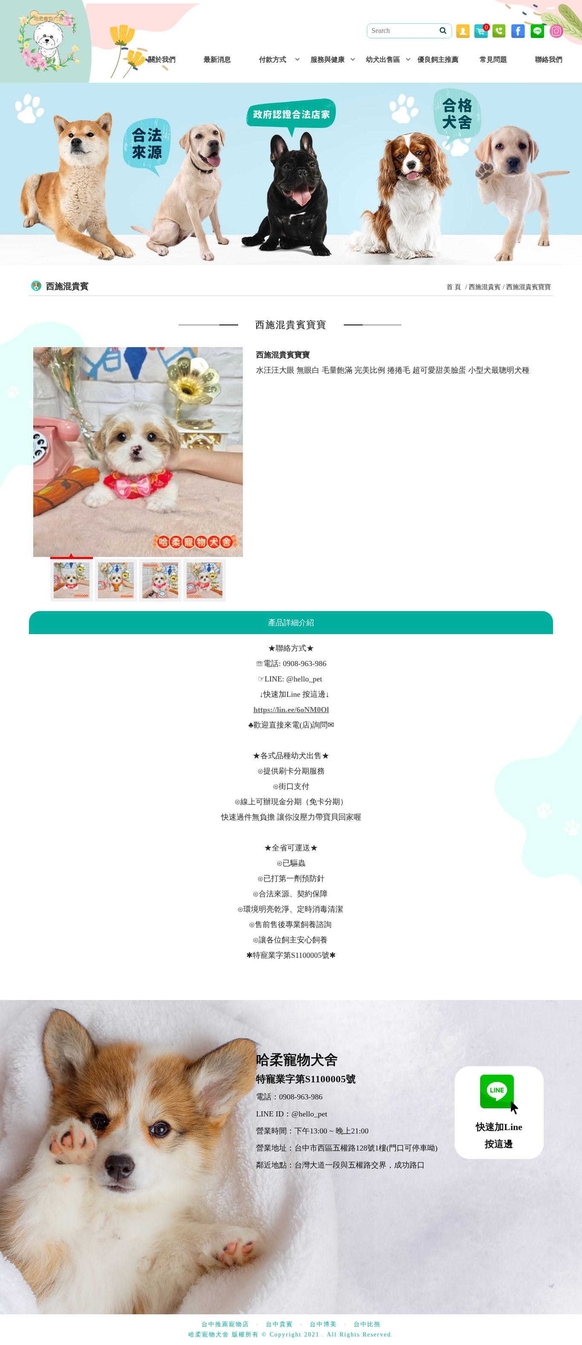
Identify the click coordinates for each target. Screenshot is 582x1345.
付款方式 (272, 60)
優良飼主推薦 (438, 60)
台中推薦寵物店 (225, 1324)
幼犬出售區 (383, 60)
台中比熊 (367, 1324)
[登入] (463, 30)
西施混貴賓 (485, 287)
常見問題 (493, 60)
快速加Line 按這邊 (499, 1135)
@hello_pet (309, 1114)
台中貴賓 (279, 1324)
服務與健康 (328, 60)
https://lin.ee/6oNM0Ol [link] (291, 709)
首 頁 (454, 287)
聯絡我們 (548, 60)
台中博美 (323, 1324)
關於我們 (162, 60)
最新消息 (217, 60)
